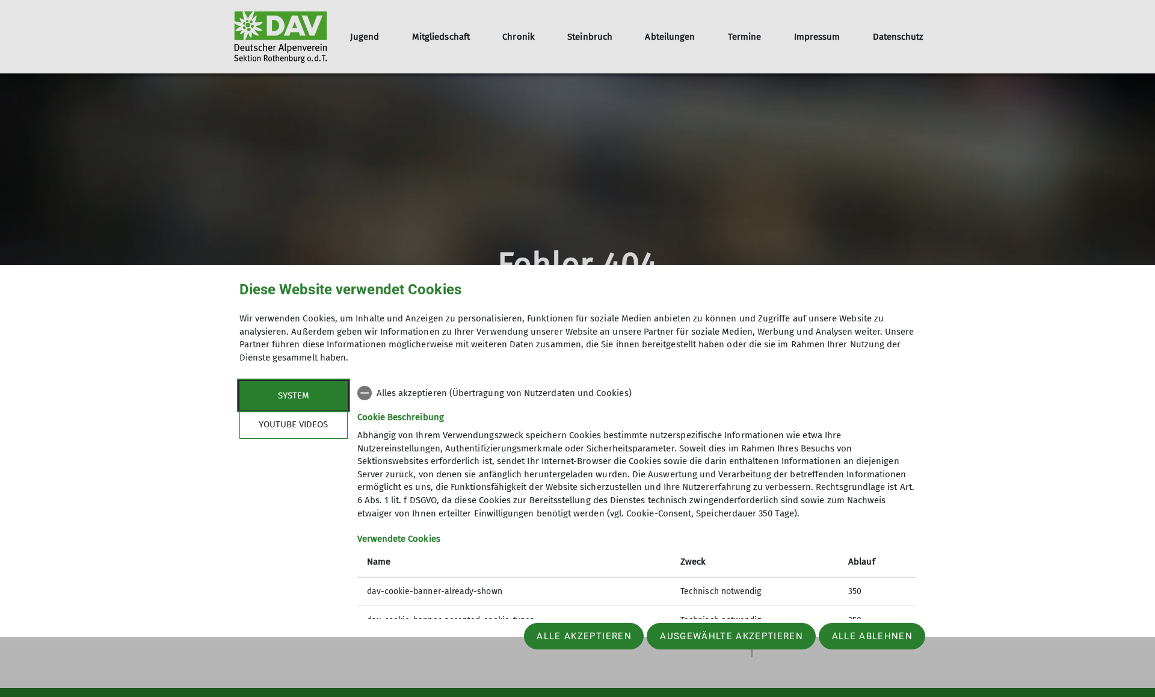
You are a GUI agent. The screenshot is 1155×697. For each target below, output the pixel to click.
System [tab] (293, 394)
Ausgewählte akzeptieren (731, 636)
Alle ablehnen (872, 636)
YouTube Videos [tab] (293, 423)
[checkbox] (636, 393)
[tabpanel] (636, 507)
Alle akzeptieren (584, 636)
